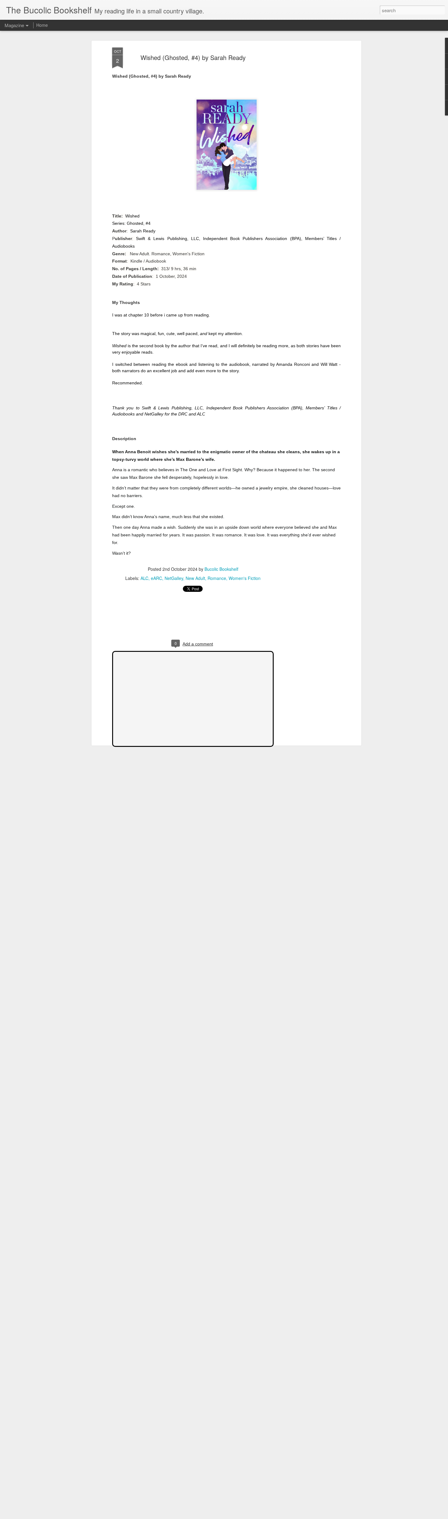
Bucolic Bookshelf (221, 569)
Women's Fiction (245, 578)
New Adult (195, 578)
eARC (156, 578)
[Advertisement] (307, 143)
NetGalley (174, 578)
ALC (144, 578)
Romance (217, 578)
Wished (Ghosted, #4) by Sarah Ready (193, 57)
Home (42, 25)
